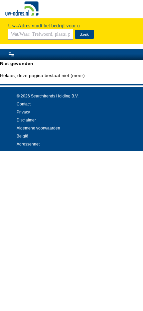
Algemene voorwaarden (38, 128)
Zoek (84, 34)
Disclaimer (26, 120)
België (22, 136)
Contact (24, 104)
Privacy (23, 112)
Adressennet (28, 144)
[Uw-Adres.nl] (22, 8)
